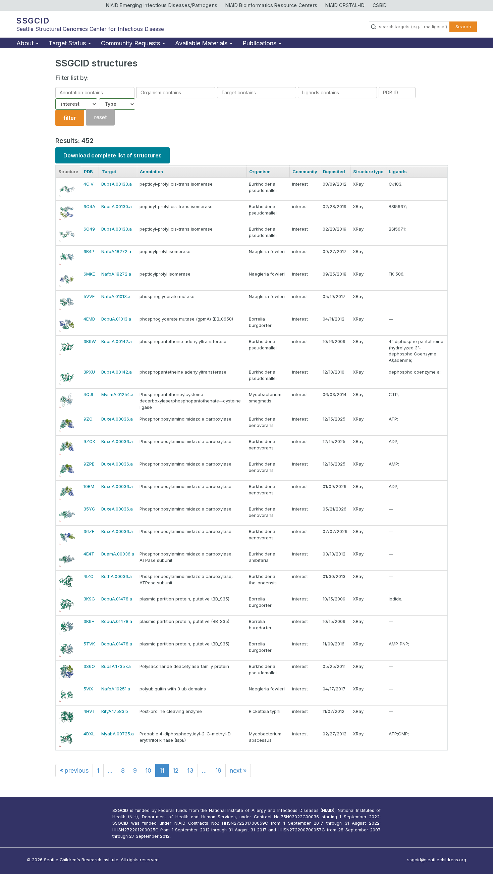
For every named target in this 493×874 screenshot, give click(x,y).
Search (463, 26)
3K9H (89, 621)
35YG (89, 509)
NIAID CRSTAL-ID (345, 5)
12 (176, 770)
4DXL (89, 733)
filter (69, 117)
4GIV (89, 184)
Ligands (398, 171)
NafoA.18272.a (116, 251)
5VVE (89, 296)
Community (304, 171)
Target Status (68, 43)
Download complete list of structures (112, 155)
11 (162, 770)
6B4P (89, 251)
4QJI (88, 394)
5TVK (89, 643)
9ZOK (89, 441)
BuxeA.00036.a (117, 419)
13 (190, 770)
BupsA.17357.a (116, 666)
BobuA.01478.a (116, 598)
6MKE (89, 274)
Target (109, 171)
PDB (88, 171)
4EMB (89, 319)
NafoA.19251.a (115, 688)
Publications (260, 43)
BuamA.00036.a (117, 553)
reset (100, 117)
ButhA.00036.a (116, 576)
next (238, 770)
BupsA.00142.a (116, 341)
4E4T (89, 553)
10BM (89, 486)
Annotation (151, 171)
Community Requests (131, 43)
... (110, 770)
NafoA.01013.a (115, 296)
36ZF (89, 531)
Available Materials (202, 43)
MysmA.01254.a (117, 394)
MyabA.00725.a (117, 733)
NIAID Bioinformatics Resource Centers (271, 5)
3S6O (89, 666)
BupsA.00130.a (116, 184)
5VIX (88, 688)
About (25, 43)
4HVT (89, 711)
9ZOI (89, 419)
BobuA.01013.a (116, 319)
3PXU (89, 372)
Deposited (334, 171)
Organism (260, 171)
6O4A (89, 206)
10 (148, 770)
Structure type (368, 171)
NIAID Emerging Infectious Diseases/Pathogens (161, 5)
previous (74, 770)
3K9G (89, 598)
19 (218, 770)
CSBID (380, 5)
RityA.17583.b (114, 711)
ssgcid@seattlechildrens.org (436, 859)
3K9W (90, 341)
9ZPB (89, 464)
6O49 (89, 229)
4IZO (89, 576)
